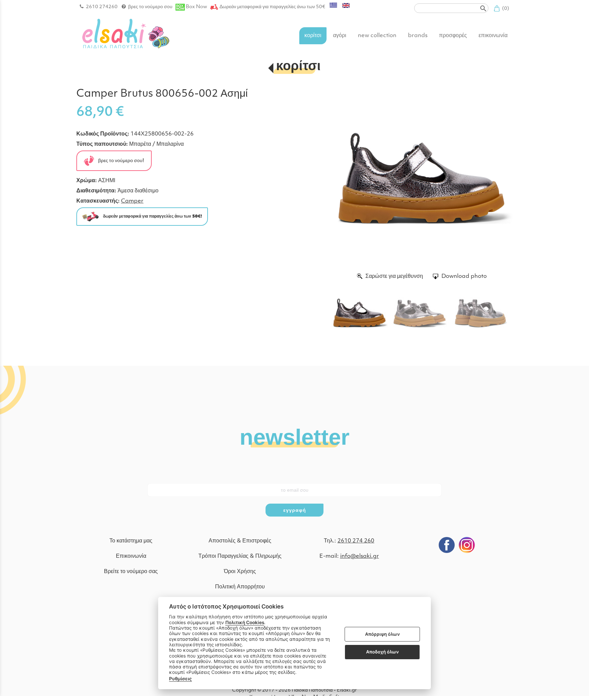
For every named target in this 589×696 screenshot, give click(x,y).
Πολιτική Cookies (244, 622)
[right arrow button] (502, 179)
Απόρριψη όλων (382, 634)
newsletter (294, 436)
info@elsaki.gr (359, 556)
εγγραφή (294, 510)
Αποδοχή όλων (382, 651)
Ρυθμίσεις (180, 678)
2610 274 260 (355, 541)
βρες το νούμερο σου (150, 7)
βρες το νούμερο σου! (119, 160)
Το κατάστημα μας (130, 541)
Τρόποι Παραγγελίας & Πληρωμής (240, 556)
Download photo (464, 276)
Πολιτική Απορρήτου (240, 587)
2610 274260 (102, 7)
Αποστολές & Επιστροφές (240, 541)
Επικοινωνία (131, 556)
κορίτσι (298, 67)
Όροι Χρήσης (240, 571)
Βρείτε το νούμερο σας (131, 571)
